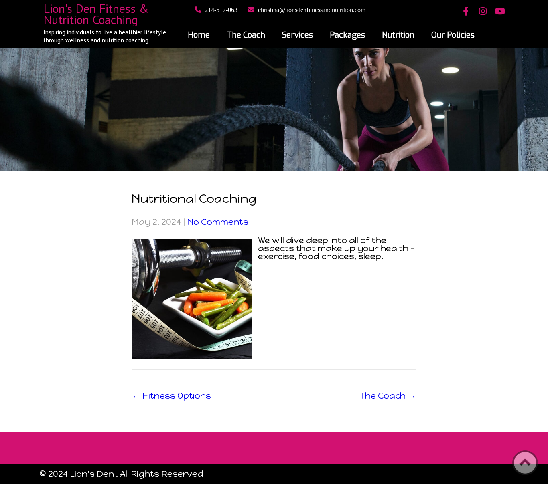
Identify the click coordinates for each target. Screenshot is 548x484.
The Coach (246, 35)
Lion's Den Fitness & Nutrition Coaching (96, 13)
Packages (347, 35)
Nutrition (398, 35)
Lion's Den (92, 473)
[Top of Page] (525, 462)
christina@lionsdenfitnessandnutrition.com (311, 9)
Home (199, 35)
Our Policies (453, 35)
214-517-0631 (223, 9)
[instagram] (483, 12)
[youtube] (500, 12)
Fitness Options (171, 395)
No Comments (217, 221)
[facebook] (466, 12)
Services (297, 35)
